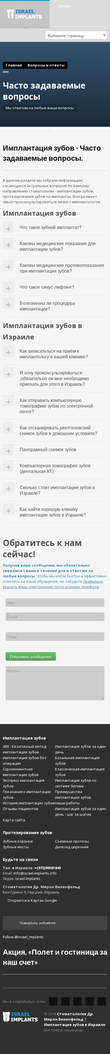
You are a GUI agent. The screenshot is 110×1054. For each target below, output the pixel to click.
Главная (14, 65)
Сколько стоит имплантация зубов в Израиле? (57, 490)
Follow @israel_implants (23, 936)
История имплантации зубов (29, 803)
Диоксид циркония (72, 846)
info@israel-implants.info (35, 873)
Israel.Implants (27, 878)
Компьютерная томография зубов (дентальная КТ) (55, 468)
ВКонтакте (89, 1001)
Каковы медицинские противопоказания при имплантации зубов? (62, 268)
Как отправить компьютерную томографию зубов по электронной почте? (56, 406)
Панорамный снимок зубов (48, 449)
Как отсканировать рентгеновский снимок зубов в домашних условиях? (58, 430)
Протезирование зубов (27, 832)
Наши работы (67, 803)
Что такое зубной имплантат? (51, 227)
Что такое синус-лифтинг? (47, 287)
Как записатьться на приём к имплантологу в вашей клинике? (54, 354)
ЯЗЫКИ (64, 6)
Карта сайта (14, 819)
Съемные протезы (72, 841)
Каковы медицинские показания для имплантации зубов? (58, 246)
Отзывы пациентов (20, 808)
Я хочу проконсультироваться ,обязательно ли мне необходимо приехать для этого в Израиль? (54, 378)
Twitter (53, 1001)
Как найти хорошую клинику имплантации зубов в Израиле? (53, 512)
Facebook (65, 1001)
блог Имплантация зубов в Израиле (102, 1001)
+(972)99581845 (47, 867)
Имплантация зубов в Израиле (74, 1024)
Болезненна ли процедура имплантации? (47, 306)
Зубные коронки (18, 841)
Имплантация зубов (24, 738)
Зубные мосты (16, 846)
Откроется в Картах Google (32, 900)
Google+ (77, 1001)
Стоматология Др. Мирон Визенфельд (69, 1016)
